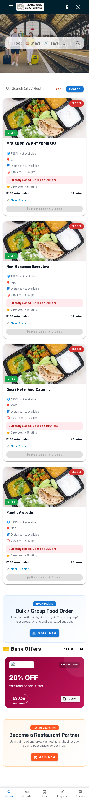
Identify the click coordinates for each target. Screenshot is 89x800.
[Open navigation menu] (10, 6)
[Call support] (67, 6)
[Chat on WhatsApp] (78, 6)
